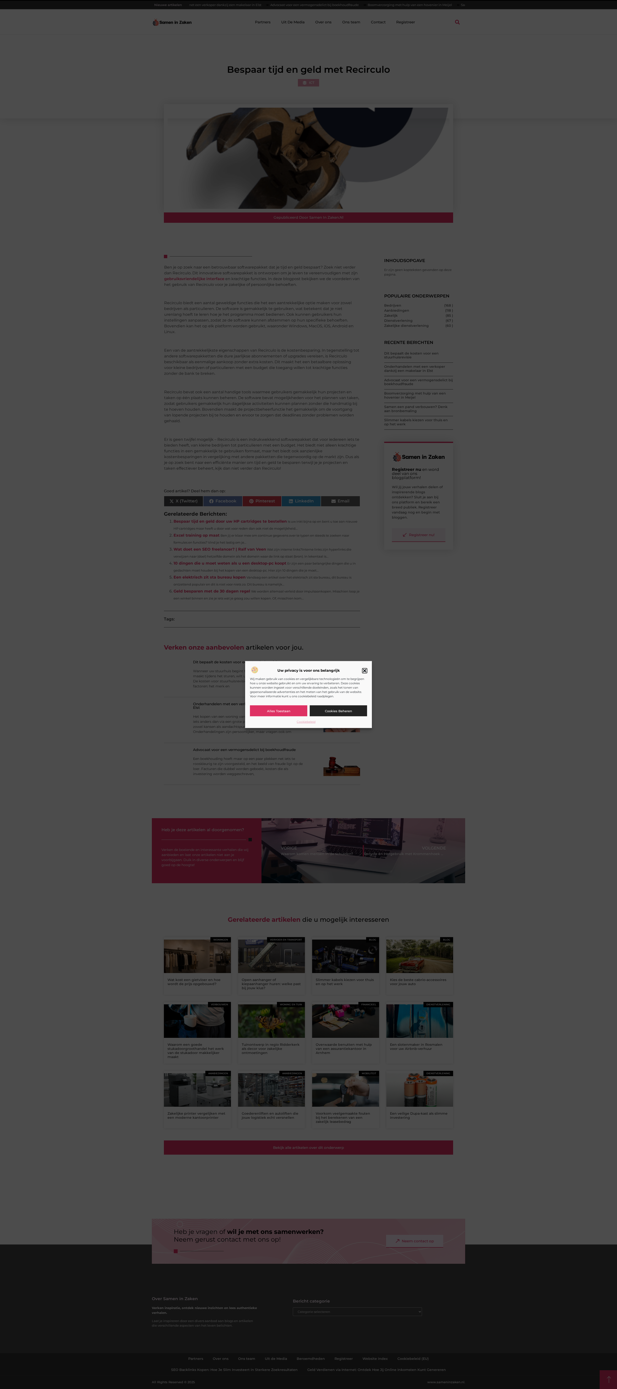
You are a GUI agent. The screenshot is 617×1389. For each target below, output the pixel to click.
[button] (364, 670)
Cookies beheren (338, 711)
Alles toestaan (278, 711)
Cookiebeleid (306, 722)
